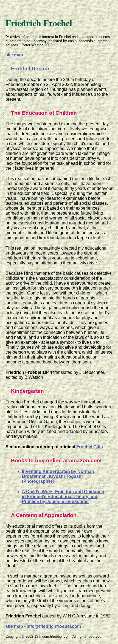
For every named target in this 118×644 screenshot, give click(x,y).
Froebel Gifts (89, 446)
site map (14, 55)
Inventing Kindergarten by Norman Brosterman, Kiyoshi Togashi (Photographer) (58, 476)
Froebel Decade (31, 68)
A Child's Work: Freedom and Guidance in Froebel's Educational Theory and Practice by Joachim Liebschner (63, 496)
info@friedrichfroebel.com (54, 626)
